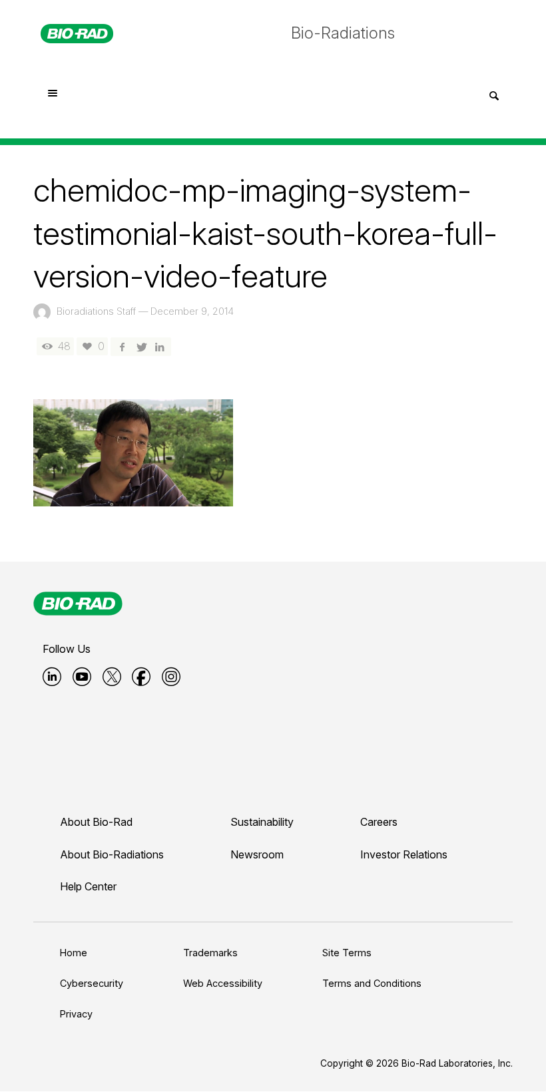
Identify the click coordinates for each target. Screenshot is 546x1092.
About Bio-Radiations (112, 854)
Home (73, 952)
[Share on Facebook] (122, 346)
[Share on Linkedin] (160, 346)
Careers (379, 821)
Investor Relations (403, 854)
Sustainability (262, 821)
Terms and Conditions (371, 983)
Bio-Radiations (343, 33)
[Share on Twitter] (140, 346)
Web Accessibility (222, 983)
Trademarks (210, 952)
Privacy (76, 1013)
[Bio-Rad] (78, 604)
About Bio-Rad (96, 821)
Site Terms (347, 952)
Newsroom (257, 854)
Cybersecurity (91, 983)
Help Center (88, 886)
